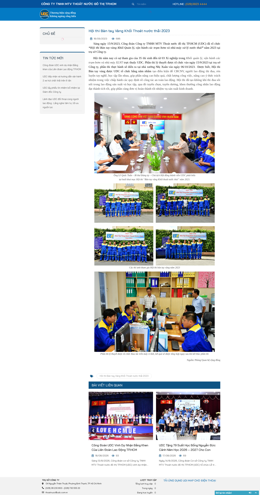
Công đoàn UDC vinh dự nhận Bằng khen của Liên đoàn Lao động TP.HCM (120, 447)
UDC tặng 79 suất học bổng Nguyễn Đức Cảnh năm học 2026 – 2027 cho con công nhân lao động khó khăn (187, 447)
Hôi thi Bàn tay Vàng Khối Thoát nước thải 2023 (124, 375)
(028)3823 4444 (196, 4)
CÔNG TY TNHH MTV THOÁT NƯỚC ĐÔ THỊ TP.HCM (78, 4)
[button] (215, 430)
